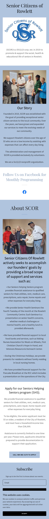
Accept (24, 513)
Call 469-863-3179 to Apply (24, 455)
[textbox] (24, 483)
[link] (24, 192)
